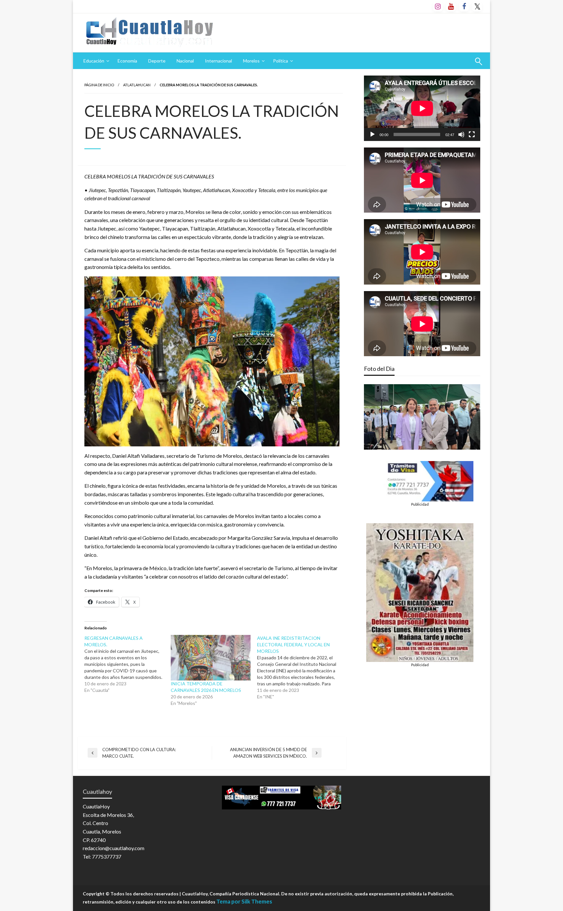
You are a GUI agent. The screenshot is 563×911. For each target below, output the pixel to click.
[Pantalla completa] (472, 134)
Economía (127, 60)
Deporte (157, 60)
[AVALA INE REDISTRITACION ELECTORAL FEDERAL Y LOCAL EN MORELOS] (300, 667)
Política (280, 60)
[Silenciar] (461, 134)
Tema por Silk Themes (244, 901)
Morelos (251, 60)
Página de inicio (99, 85)
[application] (422, 108)
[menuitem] (95, 61)
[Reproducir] (372, 134)
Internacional (218, 60)
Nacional (185, 60)
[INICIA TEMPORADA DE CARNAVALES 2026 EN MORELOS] (211, 657)
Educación (93, 60)
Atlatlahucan (137, 85)
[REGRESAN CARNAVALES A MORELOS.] (127, 664)
